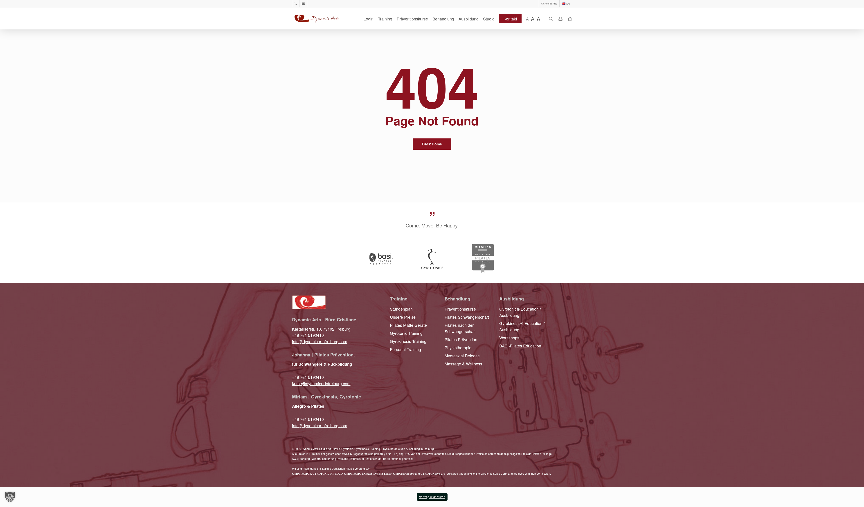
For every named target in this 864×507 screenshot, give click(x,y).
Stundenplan (401, 309)
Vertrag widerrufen (432, 497)
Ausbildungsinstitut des (317, 468)
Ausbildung (413, 449)
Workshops (509, 337)
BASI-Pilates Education (520, 346)
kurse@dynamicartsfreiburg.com (321, 383)
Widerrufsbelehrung (324, 458)
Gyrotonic (347, 449)
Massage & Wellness (463, 364)
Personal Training (405, 349)
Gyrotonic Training (406, 333)
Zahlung (305, 458)
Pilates (336, 449)
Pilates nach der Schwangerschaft (460, 328)
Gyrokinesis (361, 449)
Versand (343, 458)
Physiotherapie (458, 347)
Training (375, 449)
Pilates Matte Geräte (408, 325)
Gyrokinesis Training (408, 341)
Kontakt (408, 458)
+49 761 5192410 (308, 335)
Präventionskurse (460, 309)
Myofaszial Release (462, 355)
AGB (295, 458)
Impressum (357, 458)
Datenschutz (373, 458)
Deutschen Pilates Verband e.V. (351, 468)
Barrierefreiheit (392, 458)
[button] (10, 497)
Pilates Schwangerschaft (467, 317)
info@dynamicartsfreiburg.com (319, 341)
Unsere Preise (403, 317)
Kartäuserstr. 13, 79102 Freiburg (321, 329)
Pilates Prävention (461, 339)
